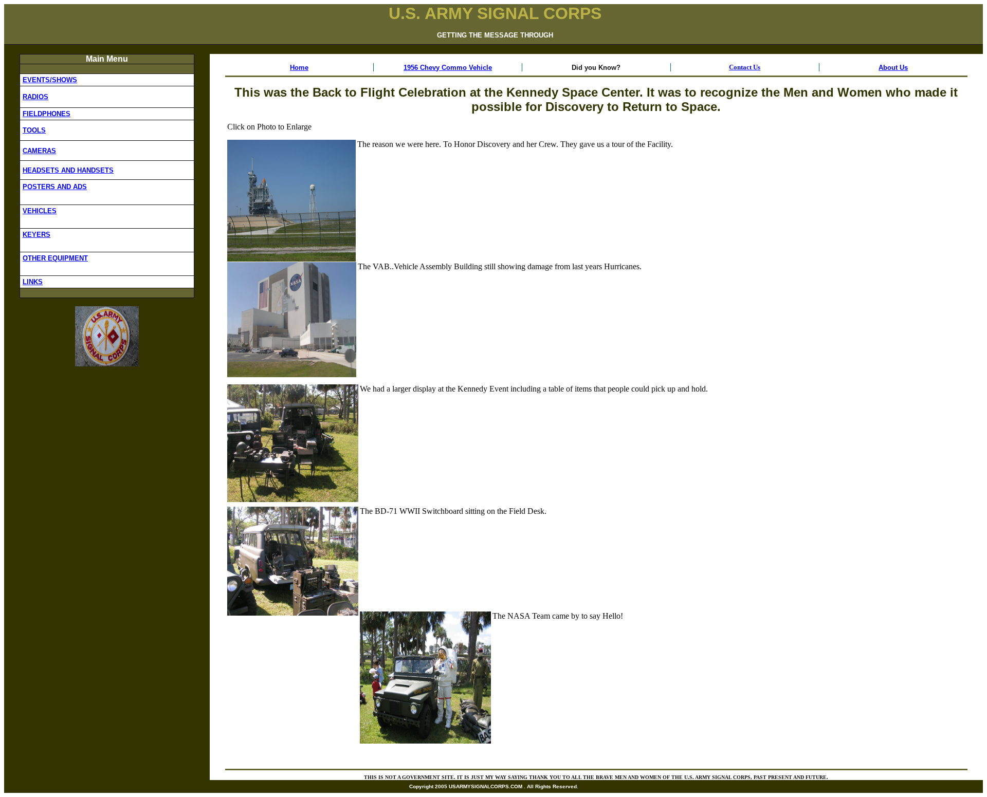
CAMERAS (39, 151)
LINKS (33, 282)
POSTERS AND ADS (55, 187)
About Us (893, 67)
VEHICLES (40, 211)
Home (299, 67)
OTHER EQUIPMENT (55, 258)
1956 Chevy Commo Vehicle (448, 67)
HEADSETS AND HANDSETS (68, 170)
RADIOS (35, 97)
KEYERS (36, 234)
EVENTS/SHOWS (50, 80)
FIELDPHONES (46, 114)
